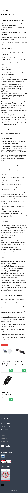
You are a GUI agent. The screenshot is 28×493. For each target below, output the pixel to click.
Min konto (4, 438)
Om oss (3, 435)
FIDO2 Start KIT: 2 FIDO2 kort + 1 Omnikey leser (6, 363)
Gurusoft (14, 490)
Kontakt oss (4, 441)
